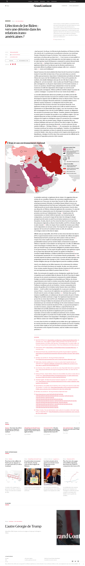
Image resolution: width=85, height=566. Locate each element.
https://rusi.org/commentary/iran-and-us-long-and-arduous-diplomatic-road (57, 359)
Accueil (6, 561)
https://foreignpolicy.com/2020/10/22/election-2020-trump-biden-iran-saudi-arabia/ (57, 412)
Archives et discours (48, 459)
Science (10, 459)
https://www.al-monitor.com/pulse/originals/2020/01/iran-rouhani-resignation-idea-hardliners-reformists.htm (57, 382)
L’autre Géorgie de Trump (23, 526)
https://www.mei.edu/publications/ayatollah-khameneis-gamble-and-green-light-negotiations (57, 354)
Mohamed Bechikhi (14, 52)
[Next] (79, 423)
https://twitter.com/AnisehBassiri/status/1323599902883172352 (61, 347)
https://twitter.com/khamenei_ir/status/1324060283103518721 (62, 340)
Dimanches (42, 1)
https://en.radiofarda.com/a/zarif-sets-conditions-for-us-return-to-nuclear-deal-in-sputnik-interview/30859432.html (57, 364)
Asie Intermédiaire (19, 21)
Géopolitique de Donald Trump (34, 459)
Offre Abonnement (74, 5)
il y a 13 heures (47, 434)
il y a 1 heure (8, 434)
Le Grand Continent (16, 54)
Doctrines (36, 1)
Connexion (64, 5)
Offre (6, 560)
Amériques (11, 521)
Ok (79, 563)
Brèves (13, 21)
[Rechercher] (12, 1)
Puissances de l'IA (71, 459)
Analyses (30, 1)
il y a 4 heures (27, 434)
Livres (48, 1)
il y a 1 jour (65, 433)
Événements (54, 1)
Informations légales (28, 558)
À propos (6, 558)
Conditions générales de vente (30, 560)
